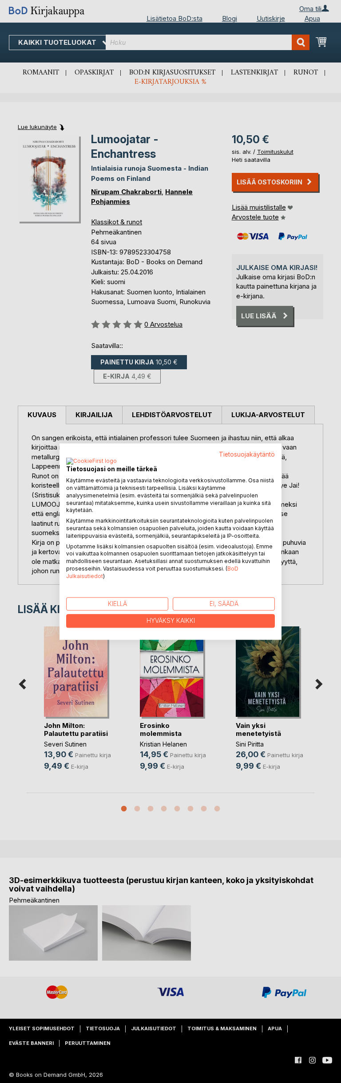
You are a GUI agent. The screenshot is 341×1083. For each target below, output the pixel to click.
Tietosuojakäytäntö (247, 454)
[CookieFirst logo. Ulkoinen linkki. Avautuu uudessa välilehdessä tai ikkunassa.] (91, 462)
